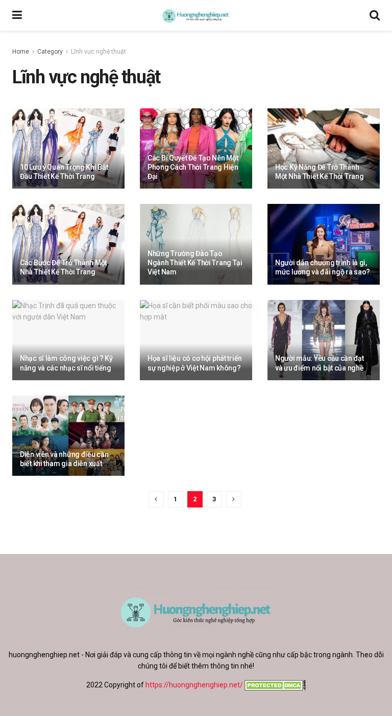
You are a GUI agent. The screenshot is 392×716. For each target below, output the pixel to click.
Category (50, 51)
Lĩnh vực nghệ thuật (98, 51)
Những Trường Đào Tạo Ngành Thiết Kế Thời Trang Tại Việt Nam (195, 262)
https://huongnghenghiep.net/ (194, 685)
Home (20, 51)
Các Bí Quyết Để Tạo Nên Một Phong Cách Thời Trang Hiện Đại (193, 167)
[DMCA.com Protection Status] (274, 685)
